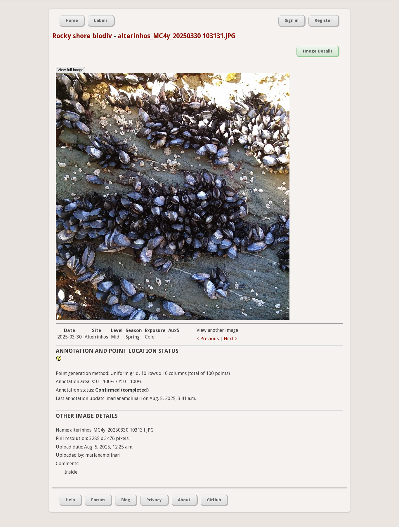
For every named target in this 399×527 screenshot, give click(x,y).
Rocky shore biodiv (82, 36)
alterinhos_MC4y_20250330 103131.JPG (177, 36)
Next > (230, 338)
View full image (70, 70)
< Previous (208, 338)
